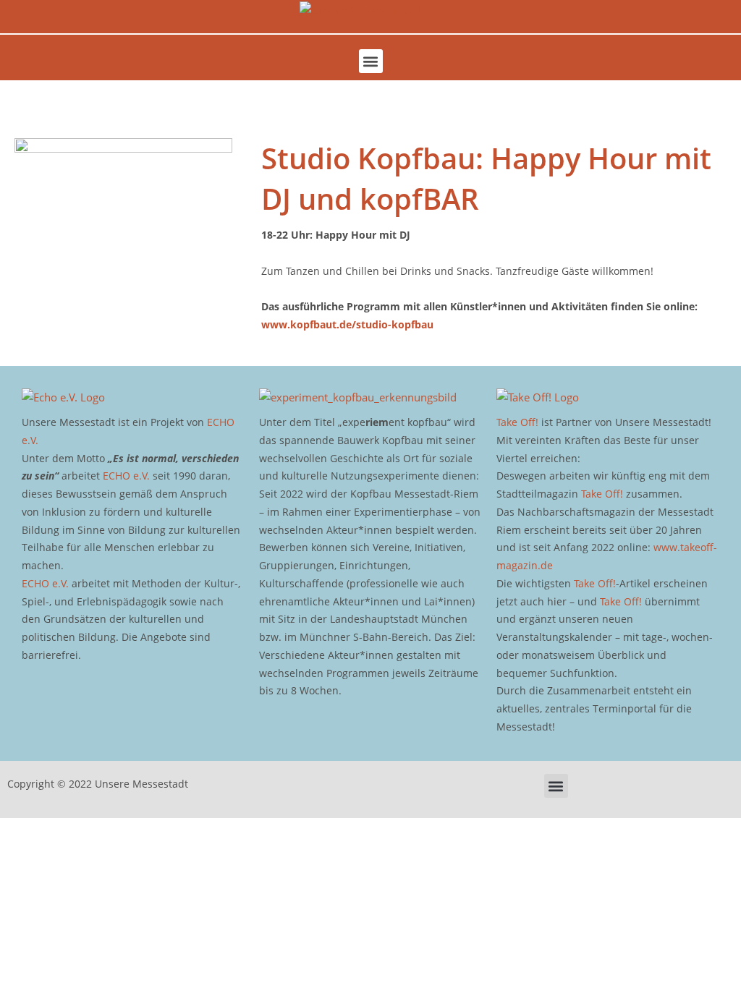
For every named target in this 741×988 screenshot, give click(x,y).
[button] (371, 61)
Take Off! (517, 422)
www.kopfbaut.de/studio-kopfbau (347, 324)
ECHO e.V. (126, 475)
